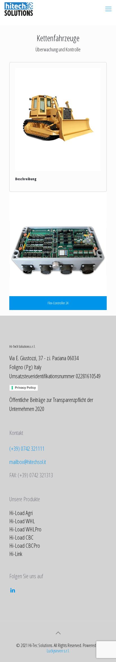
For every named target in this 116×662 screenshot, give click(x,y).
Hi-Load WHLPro (25, 529)
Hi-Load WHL (22, 521)
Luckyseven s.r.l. (58, 651)
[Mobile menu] (108, 8)
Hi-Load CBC (21, 537)
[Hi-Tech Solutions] (18, 8)
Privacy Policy (25, 388)
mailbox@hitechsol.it (27, 462)
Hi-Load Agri (21, 513)
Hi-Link (15, 554)
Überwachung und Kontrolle (58, 49)
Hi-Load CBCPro (24, 545)
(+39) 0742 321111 (26, 448)
